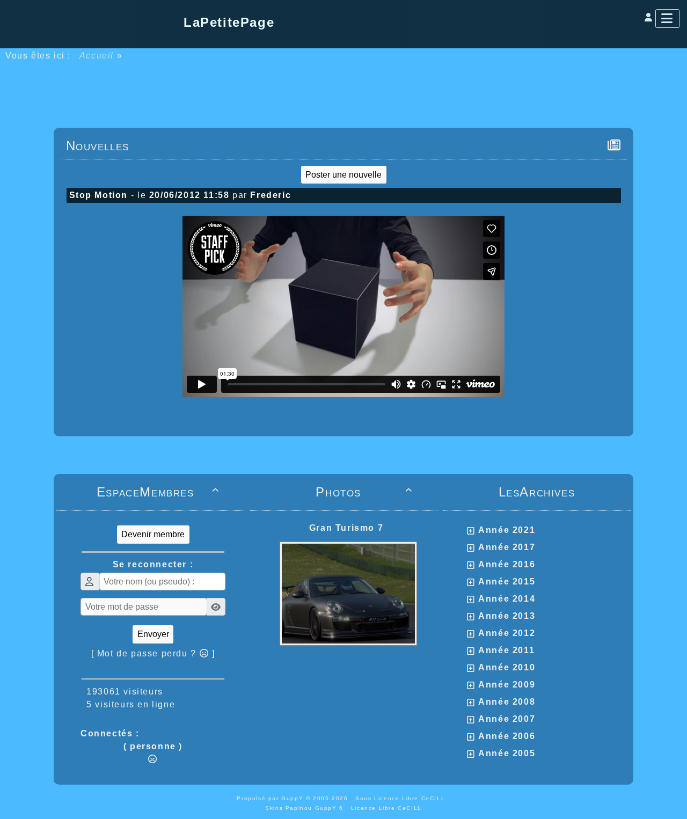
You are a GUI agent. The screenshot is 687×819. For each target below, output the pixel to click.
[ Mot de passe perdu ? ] (153, 653)
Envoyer (153, 634)
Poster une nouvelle (343, 174)
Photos (364, 492)
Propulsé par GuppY (271, 798)
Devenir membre (153, 534)
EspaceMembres (158, 492)
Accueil (96, 55)
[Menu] (667, 18)
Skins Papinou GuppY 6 (306, 808)
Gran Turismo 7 (346, 527)
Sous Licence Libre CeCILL (401, 798)
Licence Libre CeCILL (386, 808)
